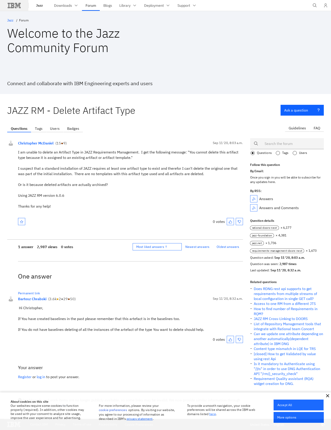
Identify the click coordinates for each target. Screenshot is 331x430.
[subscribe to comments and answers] (253, 207)
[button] (327, 395)
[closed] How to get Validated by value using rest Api (285, 356)
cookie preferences (113, 410)
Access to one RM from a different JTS (285, 303)
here (212, 414)
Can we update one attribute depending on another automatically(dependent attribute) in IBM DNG (288, 339)
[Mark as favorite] (21, 221)
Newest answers (197, 247)
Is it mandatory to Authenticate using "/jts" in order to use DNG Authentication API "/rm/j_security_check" (287, 368)
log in (41, 377)
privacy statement (140, 419)
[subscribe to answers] (253, 198)
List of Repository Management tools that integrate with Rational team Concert (287, 326)
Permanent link (29, 293)
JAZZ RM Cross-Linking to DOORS (281, 318)
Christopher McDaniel (36, 143)
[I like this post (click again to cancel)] (230, 221)
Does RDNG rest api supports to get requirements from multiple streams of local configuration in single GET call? (285, 293)
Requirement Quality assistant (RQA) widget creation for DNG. (283, 381)
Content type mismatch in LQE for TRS (285, 348)
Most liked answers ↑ (151, 247)
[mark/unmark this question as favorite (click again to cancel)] (21, 221)
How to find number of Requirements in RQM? (285, 311)
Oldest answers (228, 247)
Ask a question (296, 110)
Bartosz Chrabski (32, 299)
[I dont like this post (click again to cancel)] (239, 221)
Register (25, 377)
